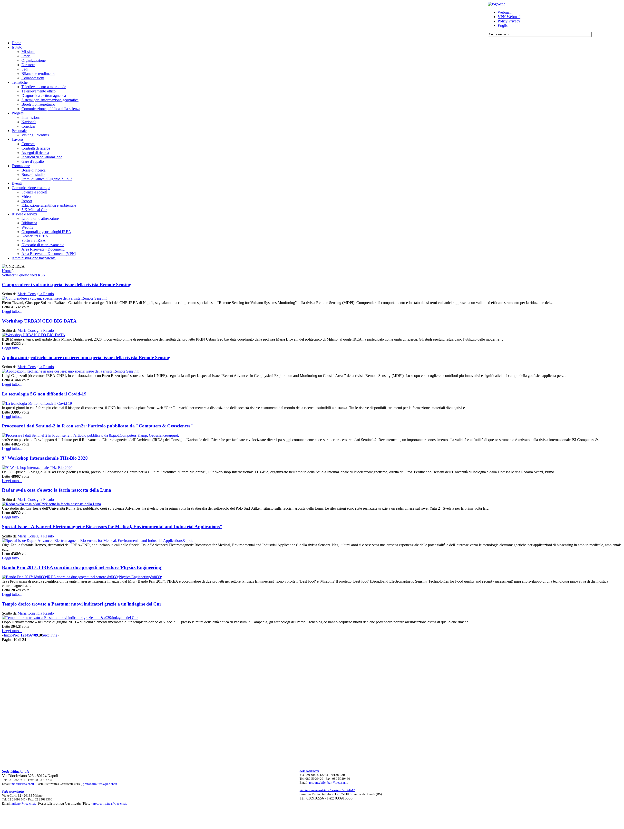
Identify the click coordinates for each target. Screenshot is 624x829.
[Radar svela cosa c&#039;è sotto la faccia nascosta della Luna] (51, 504)
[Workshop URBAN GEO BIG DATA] (33, 335)
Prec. (16, 635)
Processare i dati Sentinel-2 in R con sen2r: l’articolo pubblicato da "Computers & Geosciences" (97, 425)
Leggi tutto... (12, 311)
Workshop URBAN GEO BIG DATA (39, 321)
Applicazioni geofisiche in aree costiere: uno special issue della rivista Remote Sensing (86, 357)
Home (6, 271)
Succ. (46, 635)
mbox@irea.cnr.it (22, 784)
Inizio (8, 635)
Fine (53, 635)
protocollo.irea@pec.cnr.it (100, 784)
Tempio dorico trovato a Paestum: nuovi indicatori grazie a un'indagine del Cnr (81, 604)
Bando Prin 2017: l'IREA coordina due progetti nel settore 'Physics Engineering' (82, 567)
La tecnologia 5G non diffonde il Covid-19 (44, 393)
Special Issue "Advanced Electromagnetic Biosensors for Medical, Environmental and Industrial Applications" (112, 526)
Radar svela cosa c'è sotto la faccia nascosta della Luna (56, 490)
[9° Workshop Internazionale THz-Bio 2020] (37, 467)
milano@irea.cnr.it (23, 803)
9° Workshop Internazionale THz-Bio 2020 (45, 458)
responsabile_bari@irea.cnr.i (328, 782)
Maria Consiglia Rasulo (36, 294)
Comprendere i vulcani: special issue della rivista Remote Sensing (66, 284)
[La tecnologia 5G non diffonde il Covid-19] (37, 403)
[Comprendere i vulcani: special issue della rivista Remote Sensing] (54, 298)
